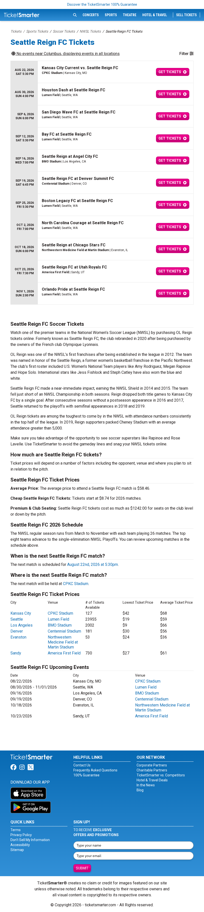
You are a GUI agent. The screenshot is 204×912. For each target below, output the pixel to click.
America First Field (64, 653)
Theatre (129, 15)
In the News (146, 785)
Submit (82, 868)
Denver (16, 631)
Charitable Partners (152, 770)
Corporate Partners (152, 765)
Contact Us (82, 765)
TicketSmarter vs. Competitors (161, 775)
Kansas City (20, 613)
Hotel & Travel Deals (152, 780)
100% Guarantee (86, 775)
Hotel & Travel (154, 15)
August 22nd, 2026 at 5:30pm (92, 564)
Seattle (16, 619)
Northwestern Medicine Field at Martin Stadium (63, 642)
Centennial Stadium (64, 631)
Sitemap (17, 850)
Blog (140, 790)
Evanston (18, 637)
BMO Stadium (60, 625)
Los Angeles (21, 625)
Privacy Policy (21, 835)
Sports (111, 15)
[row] (102, 72)
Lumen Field (58, 619)
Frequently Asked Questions (95, 770)
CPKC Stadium (75, 583)
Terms (15, 830)
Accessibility (20, 845)
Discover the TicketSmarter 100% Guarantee (102, 4)
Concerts (91, 15)
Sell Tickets (186, 15)
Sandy (15, 653)
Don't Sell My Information (30, 840)
